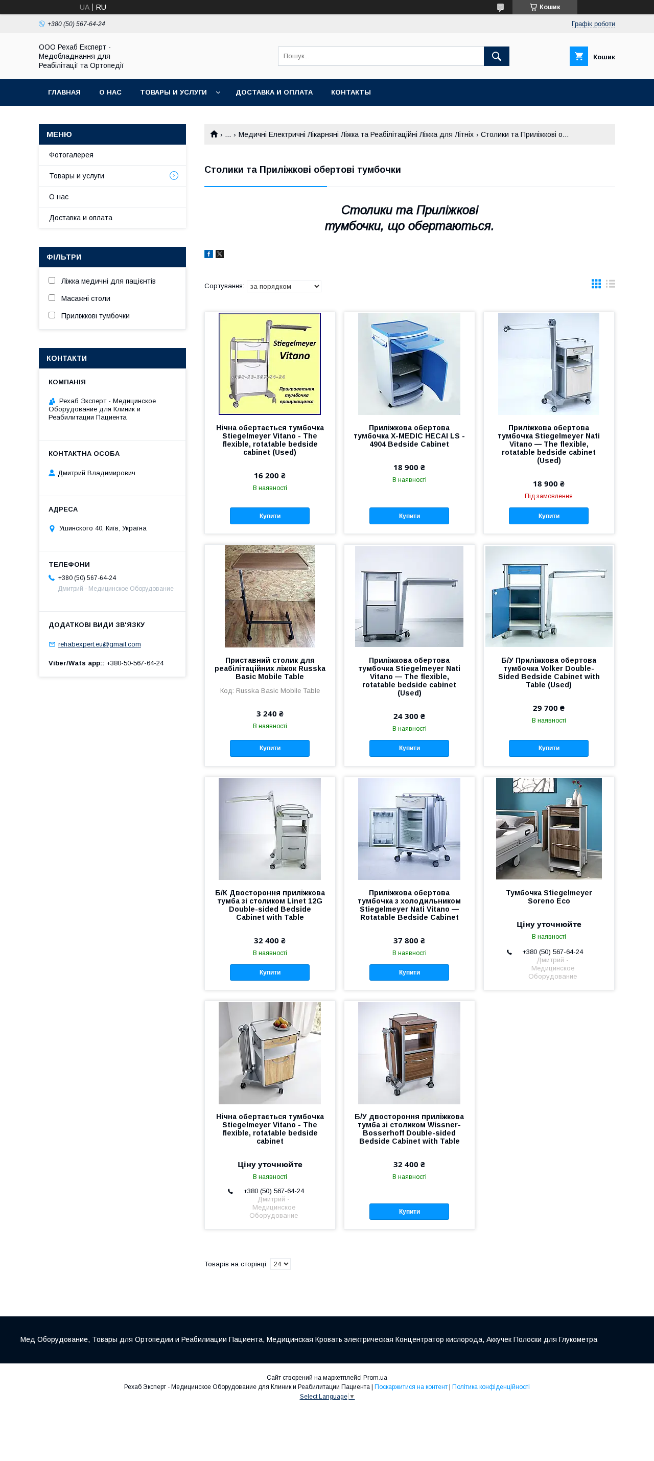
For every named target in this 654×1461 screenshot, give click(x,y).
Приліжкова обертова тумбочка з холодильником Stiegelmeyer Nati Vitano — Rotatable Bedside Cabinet (409, 905)
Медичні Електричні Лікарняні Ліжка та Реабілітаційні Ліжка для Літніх (356, 134)
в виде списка (610, 286)
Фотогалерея (71, 155)
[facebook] (208, 255)
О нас (110, 92)
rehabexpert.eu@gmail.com (99, 644)
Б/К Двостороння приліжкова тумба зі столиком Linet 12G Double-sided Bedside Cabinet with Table (270, 905)
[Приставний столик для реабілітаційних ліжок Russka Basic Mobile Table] (270, 596)
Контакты (351, 92)
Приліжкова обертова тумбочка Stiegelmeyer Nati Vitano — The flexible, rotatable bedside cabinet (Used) (549, 444)
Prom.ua (375, 1377)
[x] (220, 255)
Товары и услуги (173, 92)
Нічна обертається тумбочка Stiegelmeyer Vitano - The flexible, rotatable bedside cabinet (270, 1128)
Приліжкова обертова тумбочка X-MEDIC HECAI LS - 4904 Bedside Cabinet (409, 436)
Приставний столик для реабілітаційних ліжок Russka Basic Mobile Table (270, 668)
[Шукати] (496, 56)
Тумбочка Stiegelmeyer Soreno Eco (549, 897)
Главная (64, 92)
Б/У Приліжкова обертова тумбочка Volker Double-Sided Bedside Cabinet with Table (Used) (549, 672)
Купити (270, 516)
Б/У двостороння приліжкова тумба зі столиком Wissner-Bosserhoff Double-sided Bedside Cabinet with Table (409, 1128)
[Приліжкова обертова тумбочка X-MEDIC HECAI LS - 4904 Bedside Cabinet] (409, 363)
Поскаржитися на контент (411, 1386)
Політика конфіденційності (491, 1386)
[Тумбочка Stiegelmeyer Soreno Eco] (549, 828)
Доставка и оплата (274, 92)
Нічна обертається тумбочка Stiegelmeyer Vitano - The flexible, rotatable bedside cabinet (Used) (270, 440)
